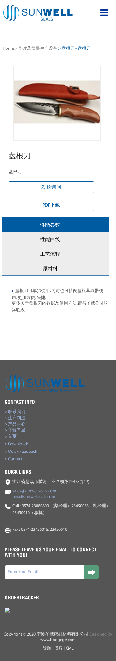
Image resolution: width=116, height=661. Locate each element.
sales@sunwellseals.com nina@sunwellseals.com (34, 494)
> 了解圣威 (15, 430)
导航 (47, 648)
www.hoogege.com (58, 640)
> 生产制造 (15, 418)
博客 (58, 648)
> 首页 (11, 436)
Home (8, 48)
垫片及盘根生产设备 (37, 48)
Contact (14, 459)
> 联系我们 (15, 412)
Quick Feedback (21, 451)
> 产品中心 (15, 424)
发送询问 (51, 187)
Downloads (17, 444)
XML (70, 648)
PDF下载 (51, 205)
